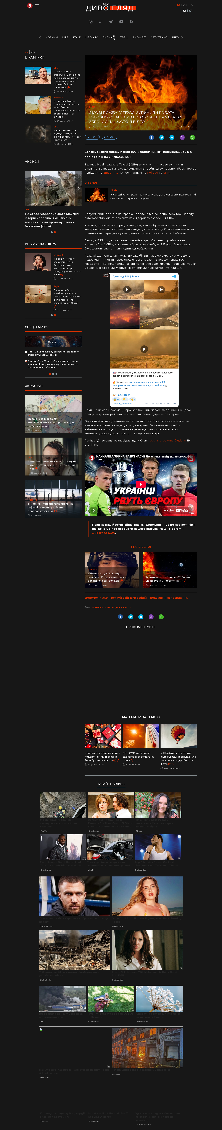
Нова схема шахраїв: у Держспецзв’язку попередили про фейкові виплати (51, 416)
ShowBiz (139, 37)
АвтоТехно (159, 37)
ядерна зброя (121, 607)
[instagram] (90, 21)
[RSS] (132, 21)
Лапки (108, 37)
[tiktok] (101, 21)
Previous (40, 37)
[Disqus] (141, 674)
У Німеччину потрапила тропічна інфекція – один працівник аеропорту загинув (50, 501)
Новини (51, 37)
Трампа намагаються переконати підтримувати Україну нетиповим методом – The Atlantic (66, 293)
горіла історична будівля (167, 440)
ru (184, 5)
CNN (166, 172)
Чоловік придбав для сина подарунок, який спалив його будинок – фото (102, 757)
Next (182, 37)
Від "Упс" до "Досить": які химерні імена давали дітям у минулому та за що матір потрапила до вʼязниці (53, 357)
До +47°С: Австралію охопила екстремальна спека (138, 757)
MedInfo (91, 37)
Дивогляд (111, 172)
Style (76, 37)
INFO (175, 37)
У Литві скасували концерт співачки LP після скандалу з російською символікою (107, 577)
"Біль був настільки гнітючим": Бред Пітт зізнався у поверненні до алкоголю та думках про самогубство (67, 265)
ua (177, 5)
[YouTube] (121, 21)
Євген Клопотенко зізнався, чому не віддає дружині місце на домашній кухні (52, 459)
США (108, 607)
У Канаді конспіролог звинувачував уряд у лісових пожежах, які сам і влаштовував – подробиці (153, 196)
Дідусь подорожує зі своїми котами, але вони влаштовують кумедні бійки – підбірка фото (50, 218)
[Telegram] (111, 21)
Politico (152, 172)
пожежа (97, 607)
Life (65, 37)
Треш (124, 37)
